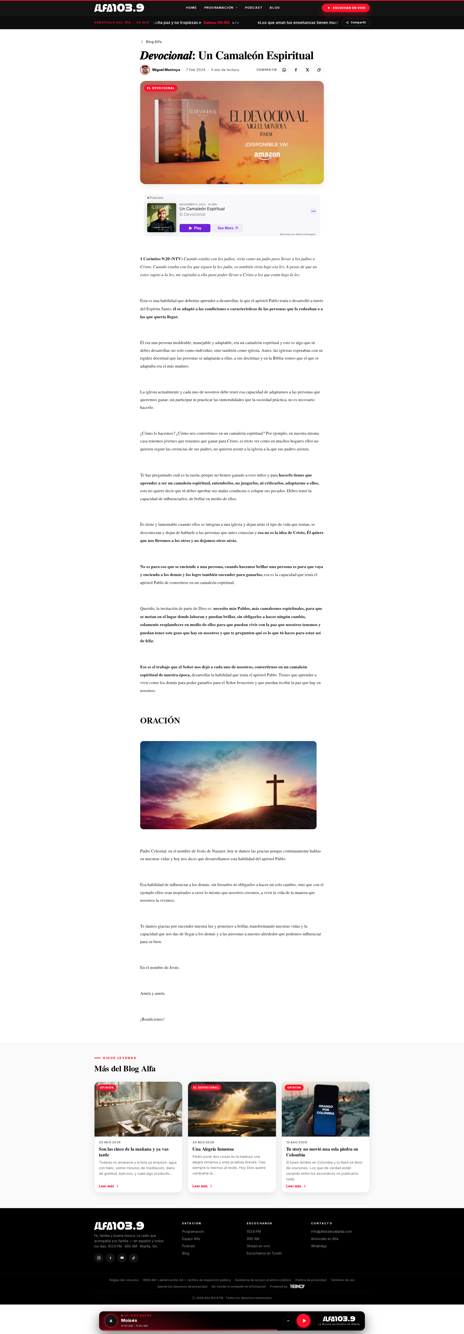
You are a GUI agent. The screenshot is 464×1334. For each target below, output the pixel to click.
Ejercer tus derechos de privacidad (182, 1286)
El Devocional (160, 88)
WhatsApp (319, 1246)
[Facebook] (110, 1257)
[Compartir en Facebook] (296, 70)
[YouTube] (122, 1257)
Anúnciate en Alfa (324, 1239)
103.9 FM (254, 1231)
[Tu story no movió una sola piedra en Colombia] (326, 1109)
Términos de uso (343, 1280)
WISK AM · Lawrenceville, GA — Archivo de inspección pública (187, 1280)
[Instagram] (98, 1257)
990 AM (253, 1239)
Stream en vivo (258, 1246)
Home (191, 7)
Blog (275, 7)
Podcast (254, 7)
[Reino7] (298, 1286)
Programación (219, 7)
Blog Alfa (154, 42)
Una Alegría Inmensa (213, 1149)
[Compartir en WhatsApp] (284, 70)
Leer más (106, 1186)
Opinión (107, 1087)
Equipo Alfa (191, 1239)
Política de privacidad (311, 1280)
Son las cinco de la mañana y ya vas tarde (133, 1152)
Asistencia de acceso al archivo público (263, 1280)
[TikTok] (133, 1257)
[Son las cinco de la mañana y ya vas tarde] (138, 1109)
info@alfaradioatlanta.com (331, 1231)
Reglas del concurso (124, 1280)
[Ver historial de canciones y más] (288, 1320)
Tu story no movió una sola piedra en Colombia (322, 1152)
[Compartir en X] (307, 70)
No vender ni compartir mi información (239, 1286)
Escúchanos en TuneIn (264, 1253)
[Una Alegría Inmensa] (232, 1109)
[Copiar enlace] (319, 70)
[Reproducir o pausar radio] (303, 1320)
